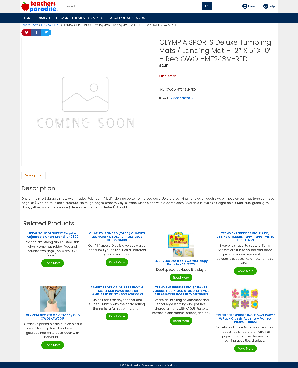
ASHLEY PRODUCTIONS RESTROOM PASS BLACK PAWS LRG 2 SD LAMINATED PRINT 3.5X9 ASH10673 (117, 290)
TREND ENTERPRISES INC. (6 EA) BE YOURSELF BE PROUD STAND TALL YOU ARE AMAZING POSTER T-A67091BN (181, 290)
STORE (26, 17)
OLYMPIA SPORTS (50, 25)
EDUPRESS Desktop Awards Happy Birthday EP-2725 (181, 262)
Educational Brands (126, 17)
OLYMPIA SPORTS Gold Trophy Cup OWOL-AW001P (53, 317)
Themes (78, 17)
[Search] (207, 6)
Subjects (44, 17)
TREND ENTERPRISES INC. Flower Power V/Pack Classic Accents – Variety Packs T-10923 (245, 318)
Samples (95, 17)
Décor (62, 17)
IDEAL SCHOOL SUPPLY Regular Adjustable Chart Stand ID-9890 (52, 235)
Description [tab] (33, 175)
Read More (53, 263)
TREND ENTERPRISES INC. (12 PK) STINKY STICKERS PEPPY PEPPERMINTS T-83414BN (245, 236)
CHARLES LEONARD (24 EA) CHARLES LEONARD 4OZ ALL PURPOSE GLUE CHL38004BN (117, 236)
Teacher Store (29, 25)
